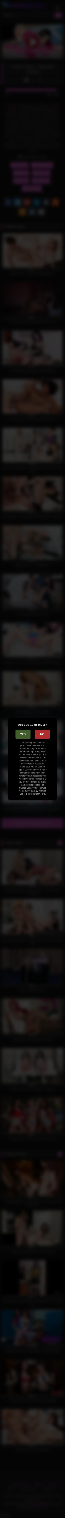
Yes (23, 734)
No (42, 734)
